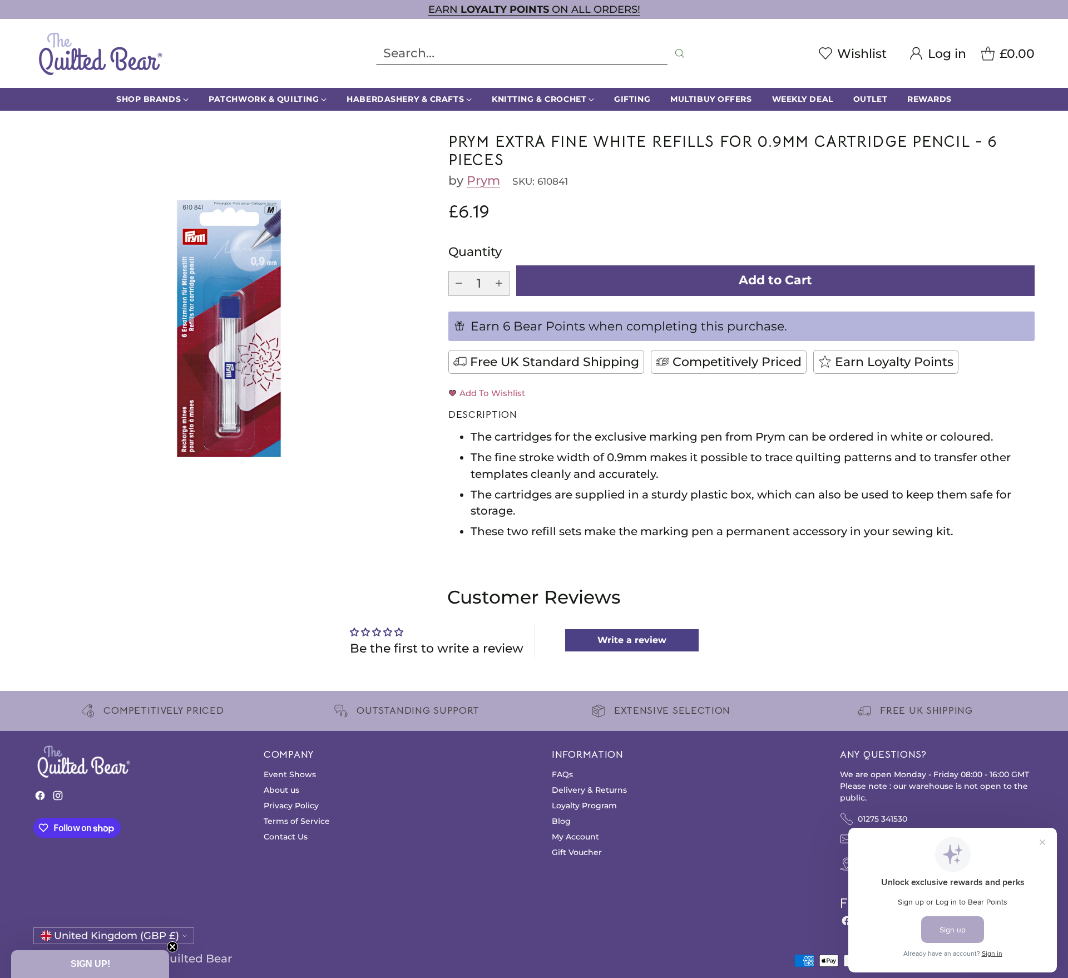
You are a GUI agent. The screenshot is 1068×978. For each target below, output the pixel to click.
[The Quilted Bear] (100, 53)
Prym (483, 179)
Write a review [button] (631, 640)
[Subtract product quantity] (459, 283)
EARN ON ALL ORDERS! (534, 9)
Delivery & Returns (589, 790)
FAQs (562, 774)
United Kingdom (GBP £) (116, 935)
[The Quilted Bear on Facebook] (40, 798)
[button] (90, 964)
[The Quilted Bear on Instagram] (58, 798)
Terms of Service (297, 821)
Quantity (475, 251)
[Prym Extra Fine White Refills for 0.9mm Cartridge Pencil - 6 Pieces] (228, 328)
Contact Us (286, 837)
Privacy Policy (291, 806)
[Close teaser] (172, 946)
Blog (561, 821)
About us (281, 790)
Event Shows (290, 774)
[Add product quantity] (499, 283)
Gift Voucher (577, 852)
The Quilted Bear (184, 958)
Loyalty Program (584, 806)
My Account (575, 837)
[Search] (680, 53)
